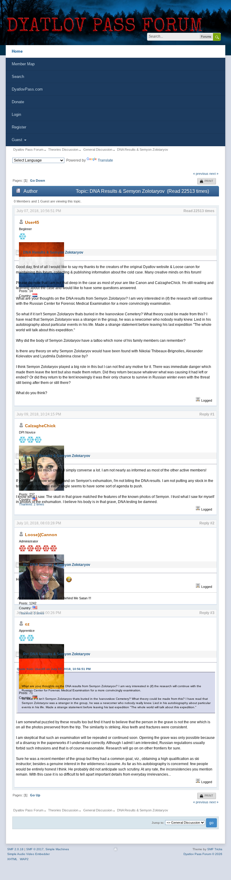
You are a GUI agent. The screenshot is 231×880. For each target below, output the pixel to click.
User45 (32, 222)
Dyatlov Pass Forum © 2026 (202, 854)
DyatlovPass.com (27, 89)
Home (17, 51)
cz (27, 624)
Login (16, 114)
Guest (17, 139)
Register (19, 127)
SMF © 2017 (35, 849)
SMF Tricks (214, 849)
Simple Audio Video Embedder (28, 854)
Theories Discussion (63, 149)
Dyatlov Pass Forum (28, 149)
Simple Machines (57, 849)
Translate (105, 160)
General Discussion (97, 149)
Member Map (23, 64)
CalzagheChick (40, 425)
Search (18, 76)
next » (213, 173)
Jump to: (158, 822)
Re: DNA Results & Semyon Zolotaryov (56, 456)
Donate (18, 102)
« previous (200, 173)
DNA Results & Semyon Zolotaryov (142, 149)
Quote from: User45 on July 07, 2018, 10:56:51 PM (54, 669)
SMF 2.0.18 (15, 849)
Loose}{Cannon (41, 534)
